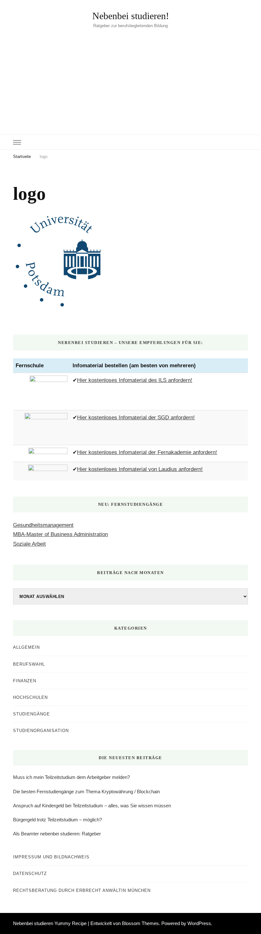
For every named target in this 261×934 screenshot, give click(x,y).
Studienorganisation (41, 730)
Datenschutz (30, 873)
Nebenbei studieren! (130, 16)
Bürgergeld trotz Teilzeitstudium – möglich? (57, 819)
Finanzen (24, 680)
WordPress (199, 923)
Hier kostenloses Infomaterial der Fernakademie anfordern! (147, 452)
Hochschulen (30, 697)
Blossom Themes (140, 923)
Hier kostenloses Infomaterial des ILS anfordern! (134, 380)
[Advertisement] (130, 77)
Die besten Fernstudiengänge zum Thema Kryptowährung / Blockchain (86, 791)
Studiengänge (31, 714)
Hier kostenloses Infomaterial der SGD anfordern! (136, 418)
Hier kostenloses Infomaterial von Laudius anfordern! (140, 469)
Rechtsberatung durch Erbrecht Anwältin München (82, 890)
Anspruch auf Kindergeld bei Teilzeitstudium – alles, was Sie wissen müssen (92, 805)
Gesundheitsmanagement (43, 525)
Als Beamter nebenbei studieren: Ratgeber (57, 833)
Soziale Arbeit (29, 544)
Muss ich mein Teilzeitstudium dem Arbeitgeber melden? (71, 777)
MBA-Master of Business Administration (60, 534)
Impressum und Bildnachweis (51, 857)
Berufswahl (29, 664)
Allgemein (26, 647)
